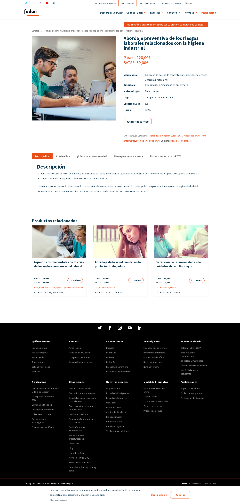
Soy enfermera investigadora (39, 421)
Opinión (110, 357)
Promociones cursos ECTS (165, 156)
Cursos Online (150, 396)
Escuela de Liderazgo (116, 397)
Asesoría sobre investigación (188, 354)
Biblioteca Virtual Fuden (192, 360)
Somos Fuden (38, 357)
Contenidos (63, 156)
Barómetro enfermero (154, 352)
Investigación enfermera (156, 347)
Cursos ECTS (177, 135)
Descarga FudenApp (111, 12)
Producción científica (154, 357)
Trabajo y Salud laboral (181, 140)
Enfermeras (44, 287)
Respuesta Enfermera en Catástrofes (81, 421)
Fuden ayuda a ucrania (80, 462)
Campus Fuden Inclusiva (80, 362)
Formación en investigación (194, 365)
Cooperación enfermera (81, 388)
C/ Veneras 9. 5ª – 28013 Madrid (203, 483)
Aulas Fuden (75, 347)
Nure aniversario (152, 366)
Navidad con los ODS (79, 457)
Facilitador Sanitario (78, 414)
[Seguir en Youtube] (48, 3)
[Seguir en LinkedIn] (55, 3)
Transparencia (39, 362)
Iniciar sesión (208, 12)
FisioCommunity (114, 416)
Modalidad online (50, 30)
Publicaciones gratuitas (192, 393)
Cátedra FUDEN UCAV (191, 347)
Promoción (78, 287)
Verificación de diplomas (118, 431)
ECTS (36, 287)
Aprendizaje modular (160, 135)
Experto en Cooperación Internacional (81, 408)
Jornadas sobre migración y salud (82, 469)
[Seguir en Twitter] (27, 3)
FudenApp (111, 352)
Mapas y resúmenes (190, 388)
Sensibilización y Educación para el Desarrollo (82, 399)
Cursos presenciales (154, 406)
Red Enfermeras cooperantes (77, 429)
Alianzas (36, 371)
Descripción (42, 156)
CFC (96, 287)
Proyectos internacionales (82, 393)
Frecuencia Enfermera (117, 366)
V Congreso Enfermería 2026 (43, 398)
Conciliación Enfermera (43, 409)
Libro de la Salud (77, 453)
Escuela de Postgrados (117, 393)
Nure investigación (153, 362)
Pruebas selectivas (153, 410)
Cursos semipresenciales (156, 401)
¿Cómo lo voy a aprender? (92, 156)
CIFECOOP (74, 443)
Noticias (110, 347)
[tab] (42, 156)
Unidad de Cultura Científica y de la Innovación (45, 390)
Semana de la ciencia (42, 404)
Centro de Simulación (79, 352)
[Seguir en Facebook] (34, 3)
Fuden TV (110, 362)
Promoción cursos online (148, 140)
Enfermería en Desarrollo (118, 371)
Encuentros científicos (43, 427)
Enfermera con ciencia (43, 414)
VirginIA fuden (113, 388)
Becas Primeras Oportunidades (76, 437)
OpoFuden (111, 402)
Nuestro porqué (39, 347)
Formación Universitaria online (155, 390)
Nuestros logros (40, 352)
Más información (58, 500)
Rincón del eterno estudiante (189, 372)
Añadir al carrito (138, 121)
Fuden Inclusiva (113, 407)
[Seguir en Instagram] (41, 3)
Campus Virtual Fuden (79, 357)
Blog (71, 448)
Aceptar (180, 494)
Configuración (159, 495)
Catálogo (36, 30)
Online (52, 287)
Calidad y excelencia (42, 366)
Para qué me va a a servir (128, 156)
